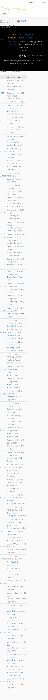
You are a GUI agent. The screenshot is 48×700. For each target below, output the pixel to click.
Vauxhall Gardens (13, 550)
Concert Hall (11, 326)
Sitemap (32, 2)
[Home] (2, 8)
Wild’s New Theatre (14, 99)
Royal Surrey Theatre (14, 142)
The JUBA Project (15, 9)
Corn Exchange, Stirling (15, 289)
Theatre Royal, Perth (14, 265)
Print (23, 21)
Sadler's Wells (12, 86)
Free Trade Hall (12, 562)
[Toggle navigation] (4, 14)
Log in (42, 2)
